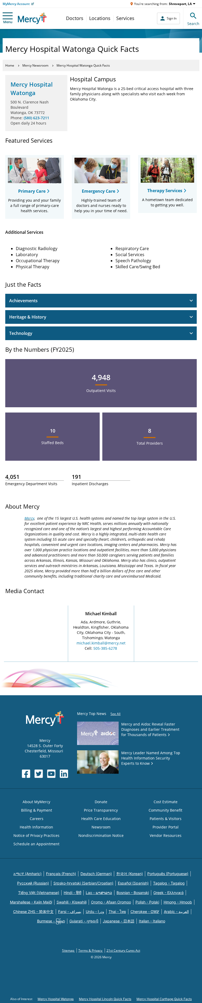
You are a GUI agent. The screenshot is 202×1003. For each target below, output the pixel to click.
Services (125, 18)
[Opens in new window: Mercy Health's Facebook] (26, 773)
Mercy (29, 518)
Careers (36, 818)
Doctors (74, 18)
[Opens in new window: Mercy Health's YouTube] (51, 773)
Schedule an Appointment (36, 843)
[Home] (32, 18)
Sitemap (68, 950)
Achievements (23, 301)
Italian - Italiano (152, 921)
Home (9, 65)
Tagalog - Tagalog (169, 883)
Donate (101, 801)
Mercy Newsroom (35, 65)
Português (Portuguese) (167, 873)
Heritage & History (27, 317)
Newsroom (101, 827)
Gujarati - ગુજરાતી (83, 921)
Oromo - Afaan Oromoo (111, 902)
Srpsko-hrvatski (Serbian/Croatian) (83, 883)
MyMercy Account (16, 4)
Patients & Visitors (165, 818)
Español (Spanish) (133, 883)
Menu (7, 21)
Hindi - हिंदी (72, 892)
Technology (20, 333)
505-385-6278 (105, 648)
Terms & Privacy (90, 950)
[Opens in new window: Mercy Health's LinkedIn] (64, 773)
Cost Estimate (166, 801)
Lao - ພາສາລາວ (99, 892)
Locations (99, 18)
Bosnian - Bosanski (133, 892)
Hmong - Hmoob (178, 902)
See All (115, 714)
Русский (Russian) (33, 883)
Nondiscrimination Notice (101, 835)
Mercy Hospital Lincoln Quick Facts (105, 999)
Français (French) (61, 873)
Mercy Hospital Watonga (32, 88)
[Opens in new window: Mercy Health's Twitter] (38, 773)
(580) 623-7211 (36, 117)
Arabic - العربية (176, 911)
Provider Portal (166, 827)
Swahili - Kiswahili (72, 902)
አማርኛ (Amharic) (27, 873)
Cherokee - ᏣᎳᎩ (144, 911)
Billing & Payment (36, 810)
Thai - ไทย (117, 911)
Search (193, 23)
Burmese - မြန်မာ (51, 921)
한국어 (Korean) (129, 873)
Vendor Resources (165, 835)
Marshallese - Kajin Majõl (31, 902)
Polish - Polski (147, 902)
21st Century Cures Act (123, 950)
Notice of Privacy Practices (36, 835)
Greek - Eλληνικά (168, 892)
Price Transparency (101, 810)
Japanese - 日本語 (118, 921)
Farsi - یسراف (69, 911)
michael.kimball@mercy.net (101, 643)
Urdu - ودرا (95, 911)
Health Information (36, 827)
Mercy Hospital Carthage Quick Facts (164, 999)
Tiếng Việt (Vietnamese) (38, 892)
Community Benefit (165, 810)
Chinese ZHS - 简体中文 (33, 911)
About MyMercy (36, 801)
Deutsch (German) (96, 873)
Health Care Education (101, 818)
